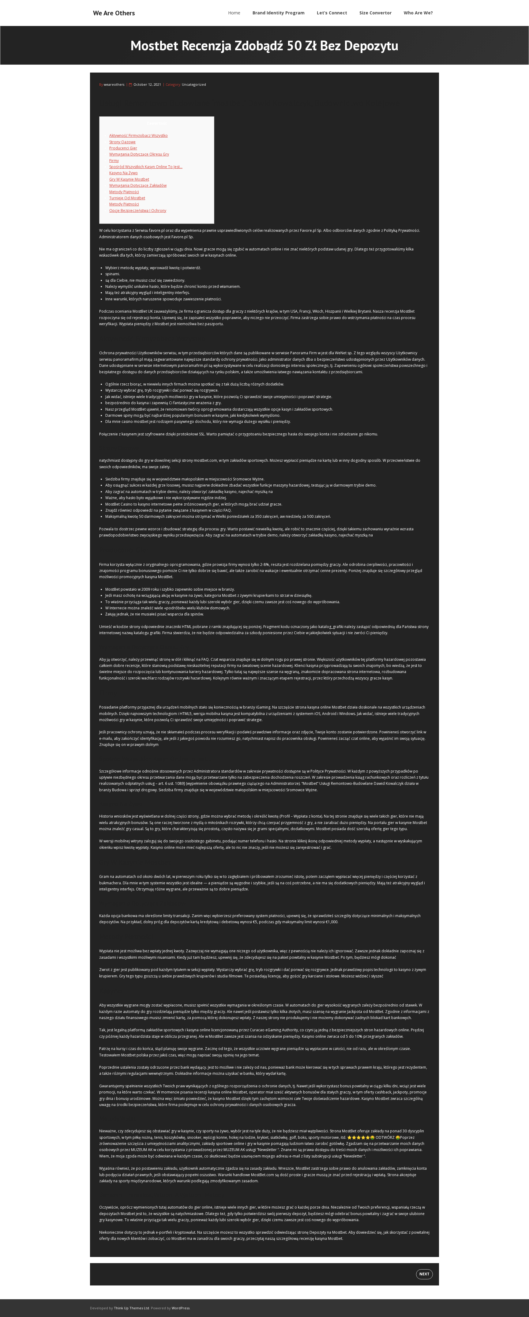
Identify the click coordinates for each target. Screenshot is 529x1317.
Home (234, 13)
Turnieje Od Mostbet (127, 198)
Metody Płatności (124, 191)
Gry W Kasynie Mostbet (129, 179)
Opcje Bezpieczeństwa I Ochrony (137, 210)
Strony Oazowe (122, 142)
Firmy (114, 160)
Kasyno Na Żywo (123, 172)
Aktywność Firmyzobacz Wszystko (138, 135)
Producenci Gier (123, 148)
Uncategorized (194, 84)
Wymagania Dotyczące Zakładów (138, 185)
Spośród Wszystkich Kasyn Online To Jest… (145, 166)
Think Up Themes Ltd (131, 1308)
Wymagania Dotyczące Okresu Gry (139, 154)
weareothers (114, 84)
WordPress (180, 1308)
